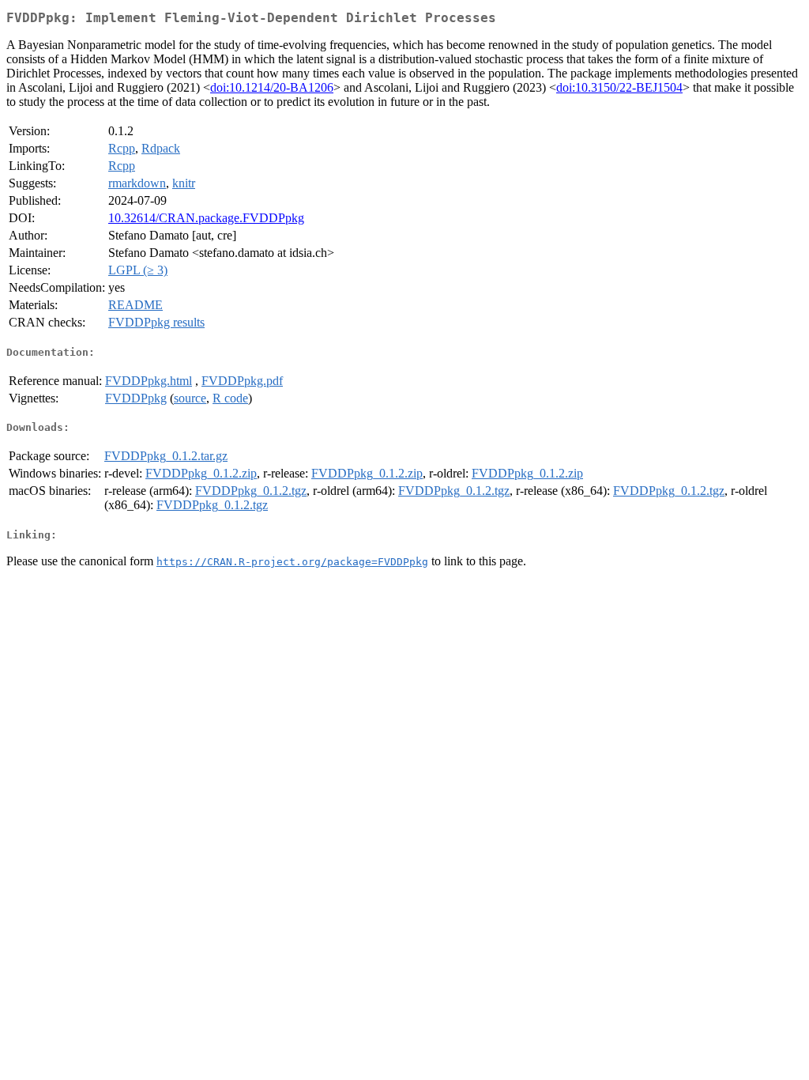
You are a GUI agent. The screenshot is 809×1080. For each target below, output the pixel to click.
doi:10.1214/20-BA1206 (271, 87)
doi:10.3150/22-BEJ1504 (619, 87)
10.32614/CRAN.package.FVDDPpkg (206, 218)
